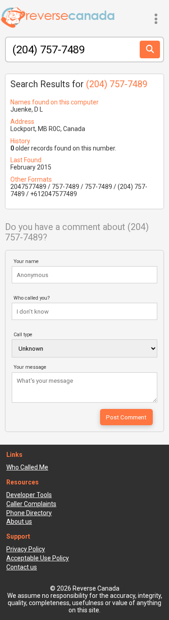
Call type (23, 335)
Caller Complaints (31, 503)
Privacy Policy (25, 549)
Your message (30, 367)
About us (19, 521)
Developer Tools (29, 494)
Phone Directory (29, 513)
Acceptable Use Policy (37, 558)
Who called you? (32, 298)
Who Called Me (27, 467)
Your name (26, 261)
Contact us (21, 567)
